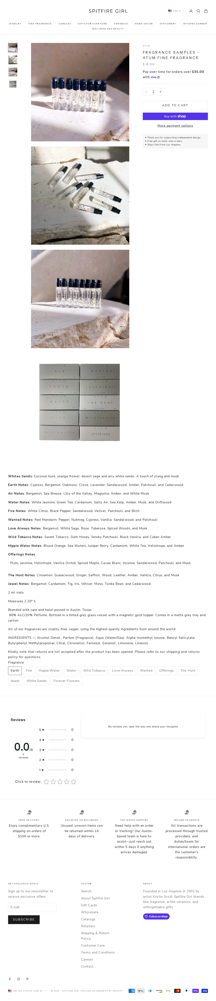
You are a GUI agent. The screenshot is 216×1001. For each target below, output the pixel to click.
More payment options (175, 126)
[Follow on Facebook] (9, 979)
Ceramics (121, 23)
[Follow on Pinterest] (27, 979)
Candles (65, 23)
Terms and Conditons (98, 952)
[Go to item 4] (13, 84)
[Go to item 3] (13, 72)
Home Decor (144, 23)
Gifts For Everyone (92, 23)
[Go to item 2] (13, 60)
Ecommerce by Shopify (107, 991)
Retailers (88, 926)
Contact (87, 966)
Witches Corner (195, 23)
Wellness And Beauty (108, 28)
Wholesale (89, 912)
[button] (56, 729)
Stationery (168, 23)
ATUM (146, 45)
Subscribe (24, 919)
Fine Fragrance (40, 23)
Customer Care (93, 945)
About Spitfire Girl (95, 898)
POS (83, 991)
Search (86, 891)
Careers (87, 959)
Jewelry (15, 23)
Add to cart (175, 105)
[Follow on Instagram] (18, 979)
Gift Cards (89, 905)
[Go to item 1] (13, 47)
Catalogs (88, 919)
